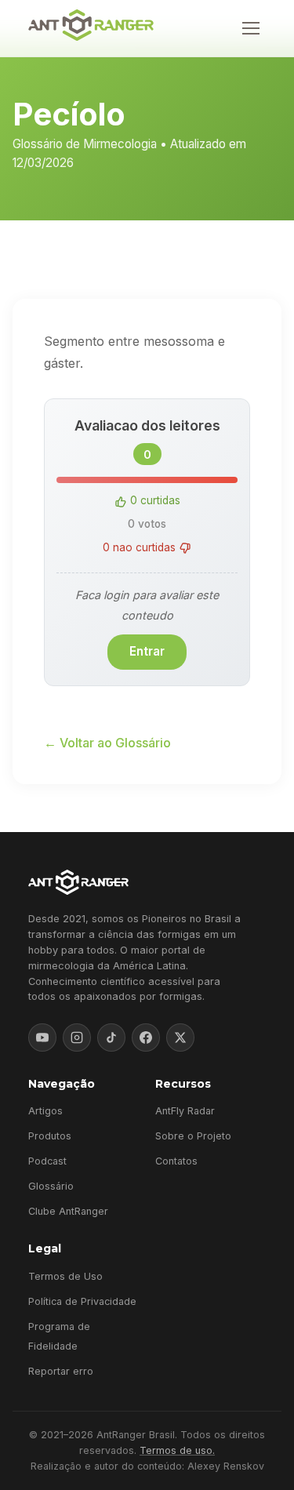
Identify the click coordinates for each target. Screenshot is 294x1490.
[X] (180, 1037)
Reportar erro (60, 1371)
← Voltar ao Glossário (107, 742)
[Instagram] (77, 1037)
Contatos (176, 1161)
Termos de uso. (177, 1450)
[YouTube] (42, 1037)
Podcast (47, 1161)
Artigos (45, 1111)
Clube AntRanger (68, 1211)
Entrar (147, 651)
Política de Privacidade (82, 1301)
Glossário (51, 1186)
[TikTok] (111, 1037)
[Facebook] (146, 1037)
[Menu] (251, 28)
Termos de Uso (65, 1276)
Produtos (49, 1136)
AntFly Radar (185, 1111)
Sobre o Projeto (193, 1136)
